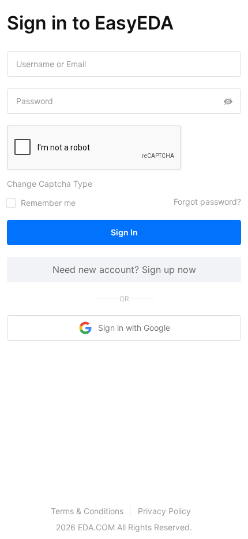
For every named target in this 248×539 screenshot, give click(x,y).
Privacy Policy (164, 511)
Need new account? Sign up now (124, 269)
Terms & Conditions (87, 511)
